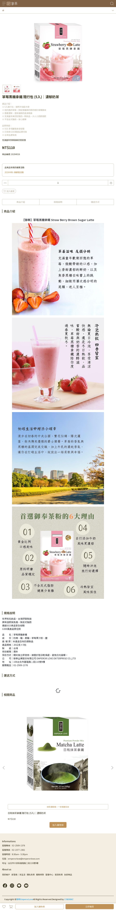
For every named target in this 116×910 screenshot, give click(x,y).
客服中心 (49, 874)
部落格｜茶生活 (18, 874)
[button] (112, 767)
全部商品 (68, 874)
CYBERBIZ (68, 899)
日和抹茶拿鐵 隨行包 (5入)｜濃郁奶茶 (27, 813)
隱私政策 (31, 874)
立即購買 (89, 906)
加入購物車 (39, 906)
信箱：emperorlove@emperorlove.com (21, 858)
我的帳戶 (6, 874)
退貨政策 (59, 874)
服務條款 (40, 874)
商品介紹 (21, 201)
